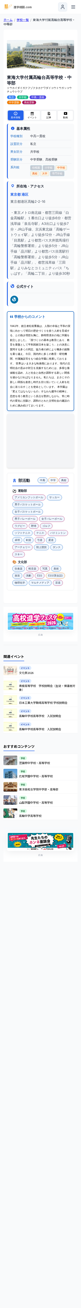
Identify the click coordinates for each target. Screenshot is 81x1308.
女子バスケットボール (28, 511)
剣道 (28, 540)
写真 (45, 568)
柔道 (51, 540)
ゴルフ (46, 525)
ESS (39, 575)
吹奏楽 (18, 568)
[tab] (16, 115)
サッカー (54, 497)
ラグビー (20, 525)
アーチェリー (22, 547)
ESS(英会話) (55, 575)
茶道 (57, 582)
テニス (40, 532)
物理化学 (20, 582)
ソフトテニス (22, 532)
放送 (17, 575)
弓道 (39, 540)
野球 (33, 525)
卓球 (17, 540)
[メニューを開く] (73, 7)
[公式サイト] (14, 299)
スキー (18, 554)
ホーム (8, 20)
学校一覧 (23, 20)
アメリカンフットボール (29, 497)
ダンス (56, 547)
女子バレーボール (51, 518)
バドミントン (58, 532)
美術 (56, 568)
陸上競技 (41, 547)
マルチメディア (40, 582)
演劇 (28, 575)
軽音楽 (32, 568)
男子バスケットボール (28, 504)
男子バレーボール (25, 518)
